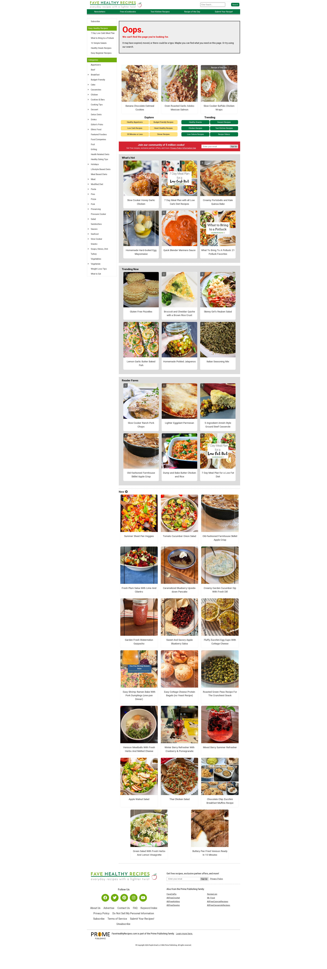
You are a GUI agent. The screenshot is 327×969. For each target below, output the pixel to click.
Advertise (108, 908)
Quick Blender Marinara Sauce (179, 250)
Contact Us (123, 908)
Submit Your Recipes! (142, 918)
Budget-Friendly (98, 79)
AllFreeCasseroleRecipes (218, 905)
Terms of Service (117, 918)
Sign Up (234, 146)
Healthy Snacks (195, 122)
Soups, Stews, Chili (99, 249)
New (121, 491)
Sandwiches (96, 224)
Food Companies (98, 139)
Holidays (95, 164)
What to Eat (96, 274)
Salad (93, 219)
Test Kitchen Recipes (224, 128)
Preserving (96, 209)
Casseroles (96, 89)
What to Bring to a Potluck (102, 38)
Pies (93, 194)
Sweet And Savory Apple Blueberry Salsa (179, 641)
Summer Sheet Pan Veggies (139, 536)
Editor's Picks (97, 124)
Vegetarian (95, 264)
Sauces (94, 229)
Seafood (94, 234)
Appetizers (96, 65)
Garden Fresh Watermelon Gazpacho (139, 641)
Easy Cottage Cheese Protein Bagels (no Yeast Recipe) (179, 693)
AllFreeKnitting (173, 901)
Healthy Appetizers (135, 122)
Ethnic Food (96, 129)
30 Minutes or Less (135, 134)
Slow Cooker (96, 239)
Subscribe (95, 21)
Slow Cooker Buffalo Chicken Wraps (219, 107)
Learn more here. (184, 933)
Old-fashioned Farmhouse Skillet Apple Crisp (141, 474)
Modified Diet (97, 184)
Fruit (93, 144)
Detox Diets (96, 114)
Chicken (94, 94)
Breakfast (95, 75)
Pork (93, 204)
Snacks (94, 244)
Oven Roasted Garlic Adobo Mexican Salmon (179, 107)
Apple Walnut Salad (139, 799)
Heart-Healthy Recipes (163, 128)
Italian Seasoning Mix (218, 361)
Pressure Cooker (98, 214)
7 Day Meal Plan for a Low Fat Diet (218, 474)
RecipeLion (212, 894)
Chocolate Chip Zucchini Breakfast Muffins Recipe (219, 801)
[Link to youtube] (143, 898)
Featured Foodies (99, 134)
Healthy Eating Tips (99, 159)
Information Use (189, 148)
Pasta (93, 189)
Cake (93, 84)
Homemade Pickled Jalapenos (179, 361)
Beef (93, 70)
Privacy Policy (176, 148)
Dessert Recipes (224, 122)
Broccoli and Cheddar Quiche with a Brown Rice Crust (179, 313)
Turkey (94, 254)
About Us (95, 908)
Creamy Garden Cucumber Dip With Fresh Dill (220, 590)
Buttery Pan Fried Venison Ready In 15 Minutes (209, 853)
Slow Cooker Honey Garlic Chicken (141, 202)
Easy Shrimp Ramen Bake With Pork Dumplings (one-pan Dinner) (139, 695)
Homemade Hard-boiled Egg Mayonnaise (141, 252)
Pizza (93, 199)
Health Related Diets (100, 154)
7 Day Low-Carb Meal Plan (103, 33)
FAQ (135, 908)
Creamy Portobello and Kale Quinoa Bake (218, 202)
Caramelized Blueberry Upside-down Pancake (179, 590)
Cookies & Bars (98, 99)
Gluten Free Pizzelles (141, 311)
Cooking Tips (97, 104)
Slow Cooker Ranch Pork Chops (141, 424)
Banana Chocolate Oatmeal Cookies (139, 107)
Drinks (94, 119)
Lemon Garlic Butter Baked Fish (141, 363)
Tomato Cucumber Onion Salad (179, 536)
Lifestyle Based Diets (100, 169)
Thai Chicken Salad (180, 799)
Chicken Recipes (195, 128)
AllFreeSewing (173, 905)
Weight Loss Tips (99, 269)
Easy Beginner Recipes (101, 53)
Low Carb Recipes (134, 128)
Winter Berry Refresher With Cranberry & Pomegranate (179, 749)
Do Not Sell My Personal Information (133, 913)
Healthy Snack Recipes (101, 48)
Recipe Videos (224, 134)
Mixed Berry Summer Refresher (220, 747)
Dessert (94, 109)
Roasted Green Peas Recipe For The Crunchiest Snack (220, 693)
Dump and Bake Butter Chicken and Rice (179, 474)
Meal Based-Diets (99, 174)
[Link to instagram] (133, 898)
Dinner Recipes (163, 134)
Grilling (94, 149)
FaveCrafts (171, 894)
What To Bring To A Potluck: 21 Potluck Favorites (218, 252)
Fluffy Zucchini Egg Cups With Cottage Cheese (220, 641)
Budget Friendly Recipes (163, 122)
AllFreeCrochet (173, 898)
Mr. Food (211, 898)
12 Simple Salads (99, 43)
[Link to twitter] (115, 898)
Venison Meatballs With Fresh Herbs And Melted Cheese (139, 749)
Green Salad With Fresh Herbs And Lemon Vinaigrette (149, 853)
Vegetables (96, 259)
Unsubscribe (123, 923)
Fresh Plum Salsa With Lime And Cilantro (139, 590)
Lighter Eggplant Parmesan (179, 422)
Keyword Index (149, 908)
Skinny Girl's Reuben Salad (218, 311)
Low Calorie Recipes (195, 134)
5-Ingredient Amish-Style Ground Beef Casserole (218, 424)
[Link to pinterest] (124, 898)
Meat (93, 179)
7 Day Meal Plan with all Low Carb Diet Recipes (179, 202)
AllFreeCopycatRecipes (217, 901)
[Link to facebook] (105, 898)
